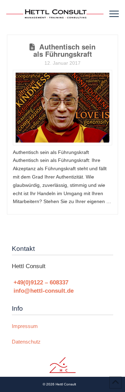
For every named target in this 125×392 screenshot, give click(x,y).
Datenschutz (26, 342)
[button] (114, 14)
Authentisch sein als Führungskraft (64, 50)
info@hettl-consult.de (44, 291)
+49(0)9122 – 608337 (41, 282)
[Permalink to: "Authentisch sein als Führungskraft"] (62, 108)
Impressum (25, 326)
